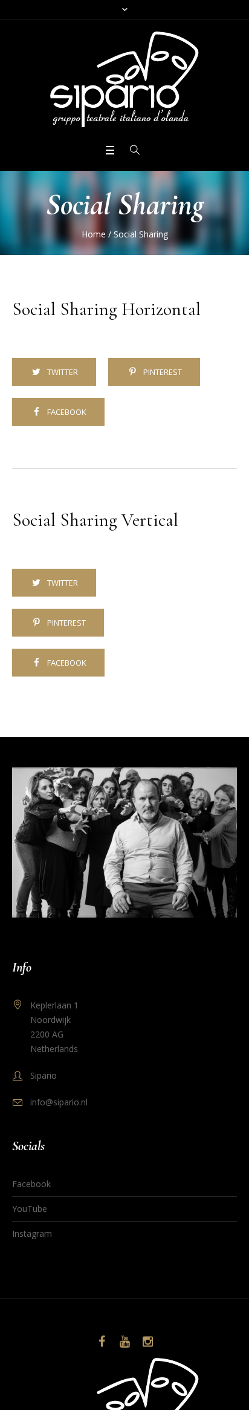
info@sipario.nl (59, 1102)
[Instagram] (147, 1341)
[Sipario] (124, 80)
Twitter (62, 371)
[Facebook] (101, 1341)
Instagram (32, 1233)
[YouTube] (124, 1341)
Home (94, 234)
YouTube (29, 1208)
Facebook (66, 411)
